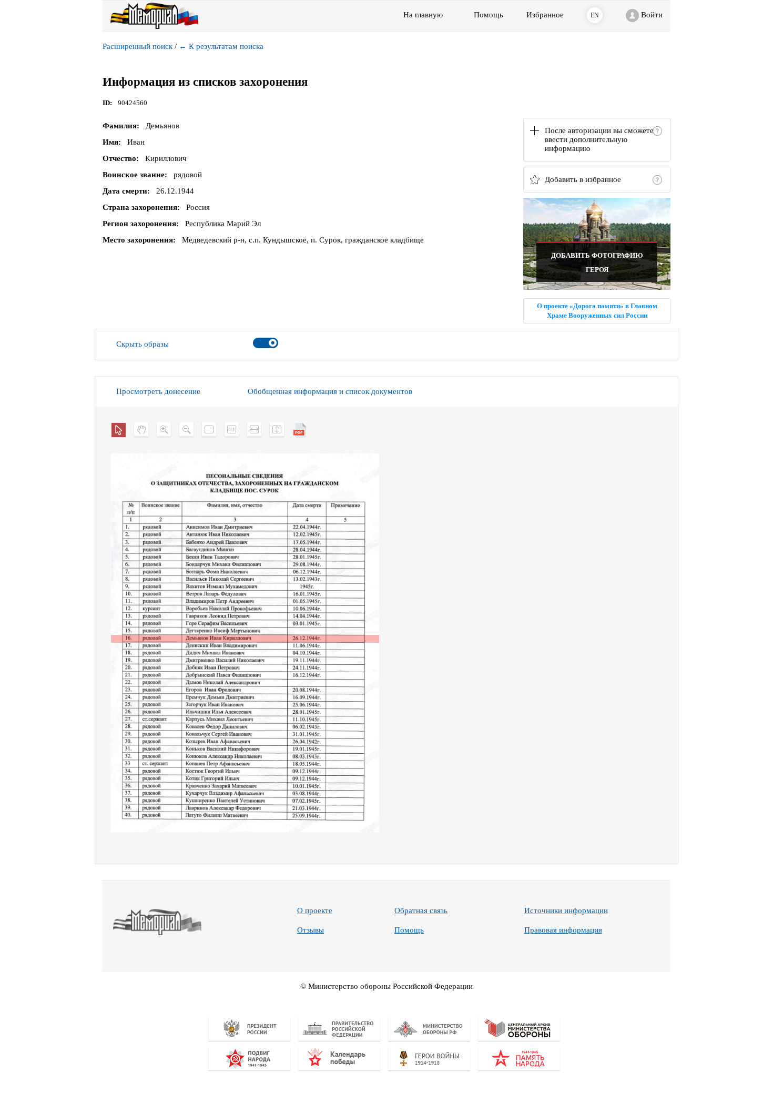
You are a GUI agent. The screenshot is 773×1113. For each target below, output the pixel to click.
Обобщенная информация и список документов (330, 391)
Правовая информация (563, 930)
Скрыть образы (142, 344)
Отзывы (310, 930)
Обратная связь (420, 910)
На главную (423, 15)
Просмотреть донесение (158, 391)
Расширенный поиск (137, 46)
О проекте (314, 910)
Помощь (409, 930)
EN (595, 15)
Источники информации (566, 910)
